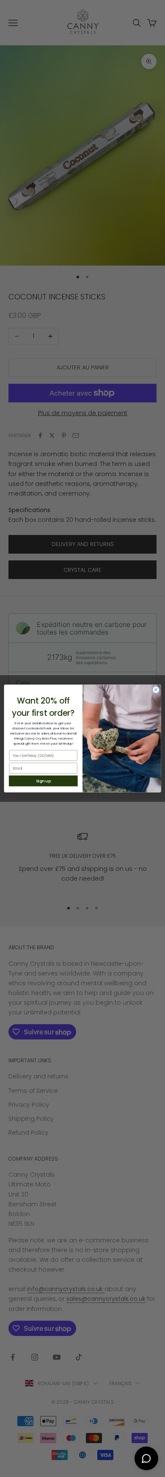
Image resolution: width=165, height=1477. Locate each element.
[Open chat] (146, 1458)
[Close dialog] (156, 689)
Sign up (43, 781)
